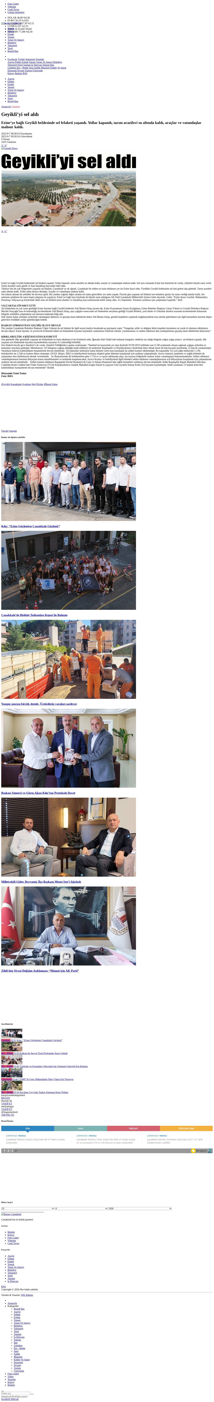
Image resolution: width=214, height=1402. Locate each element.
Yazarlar (12, 1379)
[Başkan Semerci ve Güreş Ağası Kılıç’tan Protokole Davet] (68, 786)
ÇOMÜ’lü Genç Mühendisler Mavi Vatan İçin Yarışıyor (42, 1079)
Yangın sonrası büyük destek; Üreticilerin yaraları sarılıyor (39, 704)
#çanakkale (16, 384)
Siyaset (20, 70)
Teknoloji (12, 45)
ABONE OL (7, 1115)
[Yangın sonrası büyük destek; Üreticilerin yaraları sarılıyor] (68, 698)
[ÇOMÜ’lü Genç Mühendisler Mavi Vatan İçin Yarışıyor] (11, 1076)
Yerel (10, 48)
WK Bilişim (27, 1295)
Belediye (12, 42)
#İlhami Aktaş (50, 384)
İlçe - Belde (22, 67)
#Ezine (39, 384)
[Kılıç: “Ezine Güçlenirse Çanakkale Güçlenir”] (68, 520)
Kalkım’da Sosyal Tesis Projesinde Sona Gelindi (40, 1053)
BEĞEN (5, 1098)
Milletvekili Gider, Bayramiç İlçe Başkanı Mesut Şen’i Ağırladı (41, 881)
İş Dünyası (36, 65)
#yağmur (26, 384)
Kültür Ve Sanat (58, 67)
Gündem (12, 67)
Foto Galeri (13, 4)
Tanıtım (27, 65)
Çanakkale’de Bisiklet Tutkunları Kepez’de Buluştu (34, 615)
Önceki (4, 431)
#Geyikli (5, 384)
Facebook (12, 59)
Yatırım (46, 65)
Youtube (40, 59)
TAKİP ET (6, 1103)
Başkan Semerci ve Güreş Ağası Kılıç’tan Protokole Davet (38, 793)
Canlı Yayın (13, 9)
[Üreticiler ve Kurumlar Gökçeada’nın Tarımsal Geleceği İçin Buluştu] (11, 1063)
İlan (52, 65)
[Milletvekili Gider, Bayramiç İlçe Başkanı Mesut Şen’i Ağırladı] (68, 875)
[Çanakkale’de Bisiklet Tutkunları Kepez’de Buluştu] (68, 609)
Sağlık (37, 67)
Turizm (28, 70)
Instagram (30, 59)
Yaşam (11, 37)
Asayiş (11, 28)
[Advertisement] (95, 257)
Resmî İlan (13, 51)
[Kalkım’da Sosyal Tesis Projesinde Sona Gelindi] (11, 1050)
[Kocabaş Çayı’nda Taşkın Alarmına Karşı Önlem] (11, 1089)
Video (10, 1376)
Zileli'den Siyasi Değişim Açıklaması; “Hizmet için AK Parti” (40, 970)
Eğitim (11, 31)
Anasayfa (6, 106)
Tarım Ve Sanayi (16, 40)
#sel (34, 384)
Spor (31, 67)
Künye (11, 73)
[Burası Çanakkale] (11, 23)
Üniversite (37, 70)
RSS (25, 73)
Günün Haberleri (16, 12)
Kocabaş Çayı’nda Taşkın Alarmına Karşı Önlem (40, 1092)
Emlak (11, 34)
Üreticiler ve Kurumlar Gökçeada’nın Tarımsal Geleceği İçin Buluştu (50, 1066)
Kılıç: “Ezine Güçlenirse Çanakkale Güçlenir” (30, 526)
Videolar (12, 6)
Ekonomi (12, 70)
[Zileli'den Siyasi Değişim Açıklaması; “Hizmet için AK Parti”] (68, 964)
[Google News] (9, 148)
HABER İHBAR (10, 1399)
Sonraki (13, 431)
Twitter (21, 59)
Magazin (45, 67)
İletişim (18, 73)
